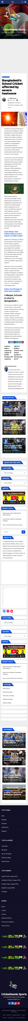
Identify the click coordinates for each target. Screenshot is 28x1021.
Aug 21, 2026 (8, 762)
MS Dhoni (4, 850)
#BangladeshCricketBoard (14, 102)
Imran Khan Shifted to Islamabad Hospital (14, 759)
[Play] (5, 503)
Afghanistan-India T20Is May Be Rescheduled (12, 743)
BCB (22, 105)
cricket (9, 107)
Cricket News (7, 738)
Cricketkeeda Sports (14, 29)
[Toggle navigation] (13, 2)
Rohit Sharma (5, 861)
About (3, 906)
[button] (22, 2)
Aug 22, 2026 (8, 745)
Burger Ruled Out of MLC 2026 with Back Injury (13, 429)
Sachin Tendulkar (6, 853)
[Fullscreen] (23, 503)
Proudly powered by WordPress (9, 1010)
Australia (4, 823)
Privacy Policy (6, 925)
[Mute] (20, 503)
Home (4, 1015)
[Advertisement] (14, 54)
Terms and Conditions (8, 922)
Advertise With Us (7, 918)
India (3, 816)
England (4, 831)
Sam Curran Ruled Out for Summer (13, 525)
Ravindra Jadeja (6, 857)
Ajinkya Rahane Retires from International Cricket (13, 411)
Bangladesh (17, 105)
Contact (4, 910)
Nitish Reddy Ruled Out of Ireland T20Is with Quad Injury (13, 448)
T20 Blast (4, 891)
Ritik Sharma (13, 98)
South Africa (5, 827)
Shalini (16, 413)
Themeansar (14, 1011)
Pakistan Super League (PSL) (10, 884)
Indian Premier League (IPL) (10, 876)
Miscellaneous (7, 406)
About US (9, 1015)
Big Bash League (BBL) (8, 888)
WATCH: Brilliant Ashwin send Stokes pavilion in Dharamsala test (18, 352)
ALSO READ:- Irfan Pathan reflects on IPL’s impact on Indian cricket (13, 234)
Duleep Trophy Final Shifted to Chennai (13, 793)
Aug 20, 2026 (8, 780)
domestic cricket (8, 283)
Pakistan (4, 819)
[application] (14, 498)
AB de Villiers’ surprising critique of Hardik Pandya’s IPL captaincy (8, 352)
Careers (4, 914)
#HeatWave (10, 105)
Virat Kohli (4, 846)
